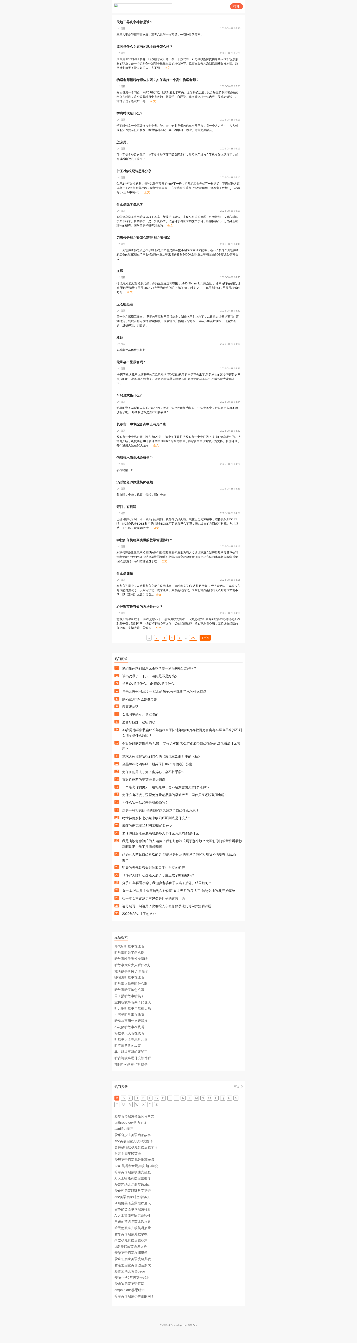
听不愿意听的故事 (127, 1045)
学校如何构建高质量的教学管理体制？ (145, 540)
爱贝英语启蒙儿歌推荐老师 (134, 1160)
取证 (120, 337)
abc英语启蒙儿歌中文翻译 (133, 1141)
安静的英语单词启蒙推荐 (132, 1209)
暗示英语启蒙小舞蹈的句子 (134, 1296)
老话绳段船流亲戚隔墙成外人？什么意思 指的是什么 (160, 833)
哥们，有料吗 (126, 507)
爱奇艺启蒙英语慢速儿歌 (132, 1259)
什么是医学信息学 (130, 204)
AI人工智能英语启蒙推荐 (132, 1178)
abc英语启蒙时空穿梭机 (132, 1197)
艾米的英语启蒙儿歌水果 (132, 1222)
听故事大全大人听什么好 (132, 965)
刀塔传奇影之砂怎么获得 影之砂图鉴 (143, 237)
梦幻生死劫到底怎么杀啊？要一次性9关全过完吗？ (159, 668)
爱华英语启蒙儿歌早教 (131, 1234)
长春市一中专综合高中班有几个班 (141, 424)
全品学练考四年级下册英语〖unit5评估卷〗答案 (157, 764)
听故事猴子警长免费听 (131, 959)
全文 (167, 67)
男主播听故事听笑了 (129, 996)
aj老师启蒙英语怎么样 (130, 1246)
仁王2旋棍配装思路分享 (134, 171)
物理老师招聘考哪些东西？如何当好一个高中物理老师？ (158, 80)
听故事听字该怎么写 (129, 990)
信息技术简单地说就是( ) (134, 457)
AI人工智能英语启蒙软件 (132, 1215)
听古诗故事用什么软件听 (132, 1058)
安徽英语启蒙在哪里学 (131, 1253)
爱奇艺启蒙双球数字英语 (132, 1191)
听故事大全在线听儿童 (131, 1039)
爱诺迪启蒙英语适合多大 (132, 1265)
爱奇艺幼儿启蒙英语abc (132, 1184)
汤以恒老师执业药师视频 (135, 482)
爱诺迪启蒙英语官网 (129, 1284)
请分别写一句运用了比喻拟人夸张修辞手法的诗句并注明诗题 (166, 906)
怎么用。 (123, 142)
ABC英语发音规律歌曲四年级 (136, 1166)
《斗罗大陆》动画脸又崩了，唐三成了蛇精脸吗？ (158, 875)
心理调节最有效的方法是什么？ (140, 606)
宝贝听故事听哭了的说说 (132, 1002)
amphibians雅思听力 (129, 1290)
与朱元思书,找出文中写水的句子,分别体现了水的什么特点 (164, 691)
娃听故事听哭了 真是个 (131, 971)
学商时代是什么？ (130, 113)
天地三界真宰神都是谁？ (135, 22)
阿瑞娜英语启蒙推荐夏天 (132, 1203)
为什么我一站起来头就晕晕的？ (145, 802)
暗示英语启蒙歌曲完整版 (132, 1172)
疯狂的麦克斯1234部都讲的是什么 (147, 825)
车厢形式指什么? (129, 395)
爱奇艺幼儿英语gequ (129, 1271)
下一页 (205, 637)
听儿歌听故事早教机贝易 (132, 1008)
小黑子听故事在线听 (129, 1014)
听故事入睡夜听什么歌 (131, 983)
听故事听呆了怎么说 (129, 952)
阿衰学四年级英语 (127, 1153)
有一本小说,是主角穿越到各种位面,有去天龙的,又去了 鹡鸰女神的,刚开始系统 (178, 891)
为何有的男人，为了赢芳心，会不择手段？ (153, 772)
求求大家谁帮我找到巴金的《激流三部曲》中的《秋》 (161, 756)
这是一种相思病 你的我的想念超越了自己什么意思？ (160, 810)
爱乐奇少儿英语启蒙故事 (132, 1135)
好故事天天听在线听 (129, 1033)
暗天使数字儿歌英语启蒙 (132, 1228)
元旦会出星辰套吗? (131, 362)
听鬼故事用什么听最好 (131, 1021)
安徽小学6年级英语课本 (131, 1277)
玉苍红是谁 (125, 304)
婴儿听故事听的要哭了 (131, 1052)
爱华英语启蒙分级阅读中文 (134, 1116)
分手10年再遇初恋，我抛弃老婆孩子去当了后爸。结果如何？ (167, 883)
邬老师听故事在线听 (129, 946)
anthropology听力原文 (130, 1122)
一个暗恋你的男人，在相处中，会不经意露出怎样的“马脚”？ (166, 787)
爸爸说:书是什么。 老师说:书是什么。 (149, 683)
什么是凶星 (125, 573)
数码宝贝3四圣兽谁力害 (139, 699)
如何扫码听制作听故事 (131, 1064)
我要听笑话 (130, 707)
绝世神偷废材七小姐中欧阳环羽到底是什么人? (156, 818)
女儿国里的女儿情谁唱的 (140, 714)
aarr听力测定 (123, 1129)
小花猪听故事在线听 (129, 1027)
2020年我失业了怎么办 (139, 914)
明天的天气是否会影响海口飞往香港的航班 (153, 867)
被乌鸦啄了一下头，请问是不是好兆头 (150, 676)
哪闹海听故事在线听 (129, 977)
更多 (237, 1086)
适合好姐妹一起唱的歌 (138, 722)
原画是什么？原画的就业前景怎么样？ (145, 46)
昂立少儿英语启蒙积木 (131, 1240)
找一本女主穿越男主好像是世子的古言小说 (153, 898)
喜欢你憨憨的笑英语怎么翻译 (143, 779)
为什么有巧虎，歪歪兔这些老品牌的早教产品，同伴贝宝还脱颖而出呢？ (175, 795)
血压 (120, 271)
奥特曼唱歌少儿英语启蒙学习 (135, 1147)
